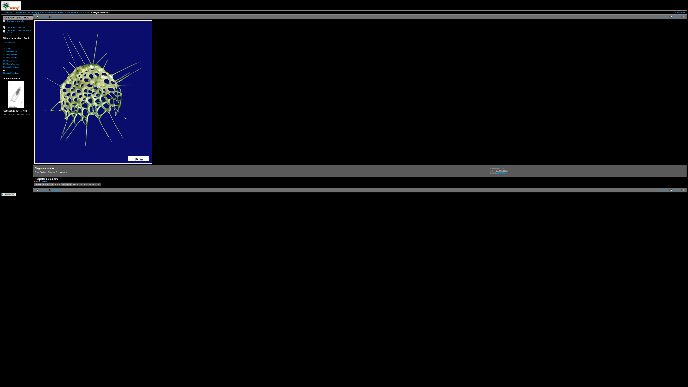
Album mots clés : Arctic (78, 12)
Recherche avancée (15, 21)
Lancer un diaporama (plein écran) (19, 31)
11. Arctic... (8, 49)
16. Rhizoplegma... (11, 64)
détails (44, 181)
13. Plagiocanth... (10, 55)
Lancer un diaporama (16, 27)
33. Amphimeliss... (11, 73)
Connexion (680, 12)
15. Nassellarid (9, 61)
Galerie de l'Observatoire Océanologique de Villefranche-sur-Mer (33, 12)
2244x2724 (501, 173)
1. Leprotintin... (9, 43)
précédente (57, 17)
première (43, 17)
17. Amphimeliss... (11, 67)
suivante (664, 17)
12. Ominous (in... (11, 52)
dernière (676, 17)
